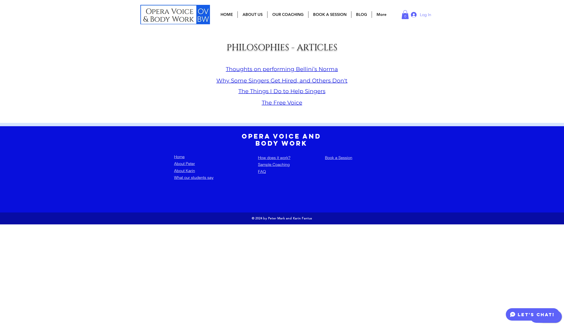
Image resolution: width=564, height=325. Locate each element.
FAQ (262, 171)
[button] (252, 14)
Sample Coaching (274, 164)
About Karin (184, 170)
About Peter (184, 163)
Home (179, 156)
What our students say (193, 177)
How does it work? (274, 157)
